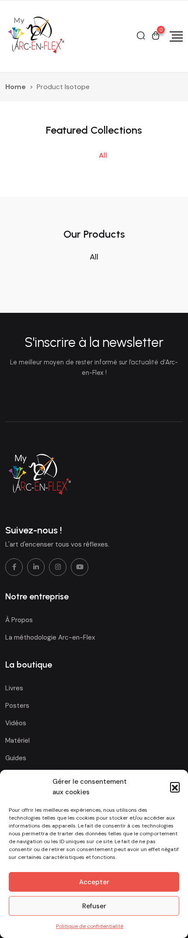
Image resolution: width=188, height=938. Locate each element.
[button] (175, 786)
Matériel (17, 740)
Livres (14, 688)
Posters (17, 705)
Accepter (94, 882)
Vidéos (15, 723)
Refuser (94, 906)
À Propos (19, 620)
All (103, 155)
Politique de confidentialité (89, 926)
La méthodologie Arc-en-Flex (50, 637)
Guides (15, 758)
